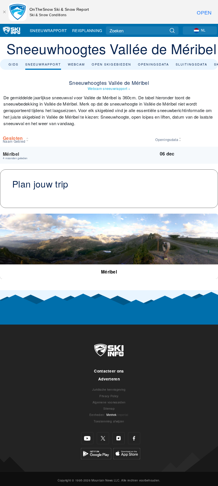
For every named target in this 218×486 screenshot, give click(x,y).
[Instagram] (118, 438)
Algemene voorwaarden (109, 402)
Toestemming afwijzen (109, 421)
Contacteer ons (109, 371)
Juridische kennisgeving (108, 389)
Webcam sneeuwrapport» (109, 88)
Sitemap (109, 408)
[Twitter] (103, 438)
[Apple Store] (126, 453)
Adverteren (109, 379)
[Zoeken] (172, 30)
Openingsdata (153, 64)
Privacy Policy (108, 396)
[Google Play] (96, 453)
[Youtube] (87, 438)
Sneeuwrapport (48, 30)
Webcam (76, 64)
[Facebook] (134, 438)
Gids (13, 64)
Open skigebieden (111, 64)
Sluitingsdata (191, 64)
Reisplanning (87, 30)
